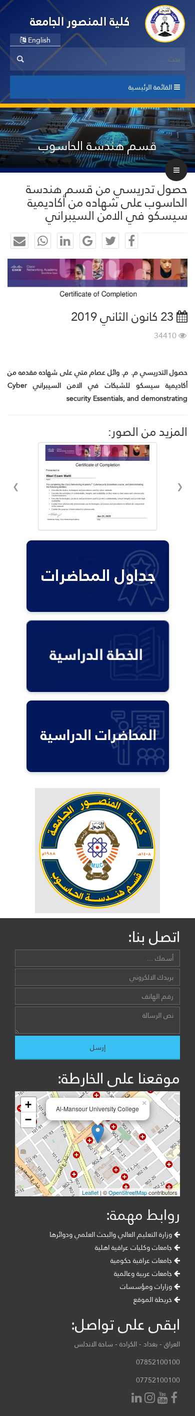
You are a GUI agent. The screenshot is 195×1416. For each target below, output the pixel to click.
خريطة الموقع (154, 1299)
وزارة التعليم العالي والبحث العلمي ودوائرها (112, 1234)
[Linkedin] (138, 1398)
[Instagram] (151, 1398)
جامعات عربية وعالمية (144, 1273)
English (38, 40)
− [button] (28, 1119)
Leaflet (90, 1192)
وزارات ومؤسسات (147, 1286)
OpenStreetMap (127, 1192)
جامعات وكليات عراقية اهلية (134, 1247)
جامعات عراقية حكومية (142, 1260)
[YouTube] (164, 1398)
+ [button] (28, 1104)
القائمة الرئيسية (151, 87)
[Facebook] (175, 1398)
